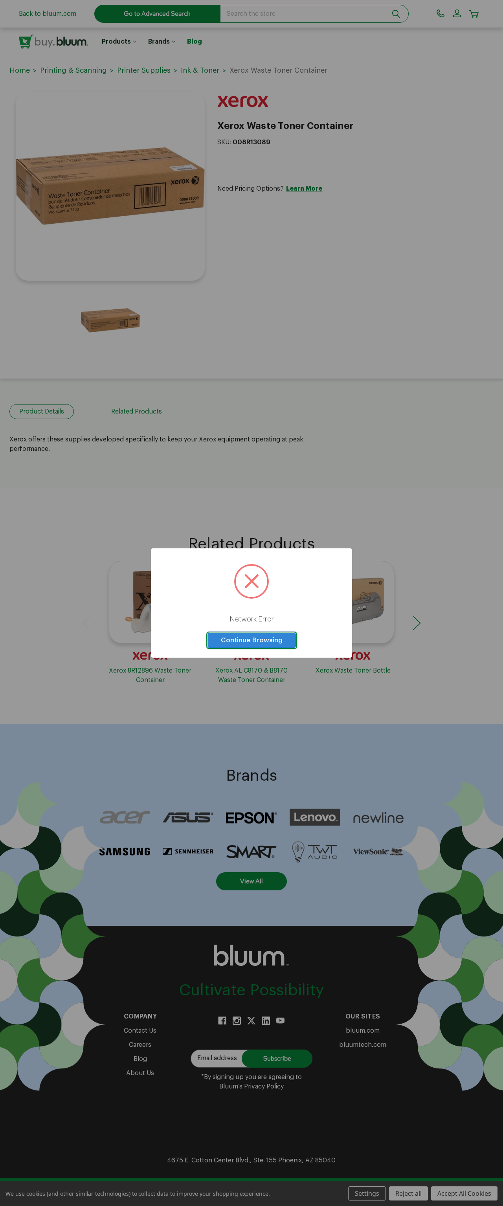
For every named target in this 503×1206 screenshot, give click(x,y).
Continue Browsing (252, 640)
